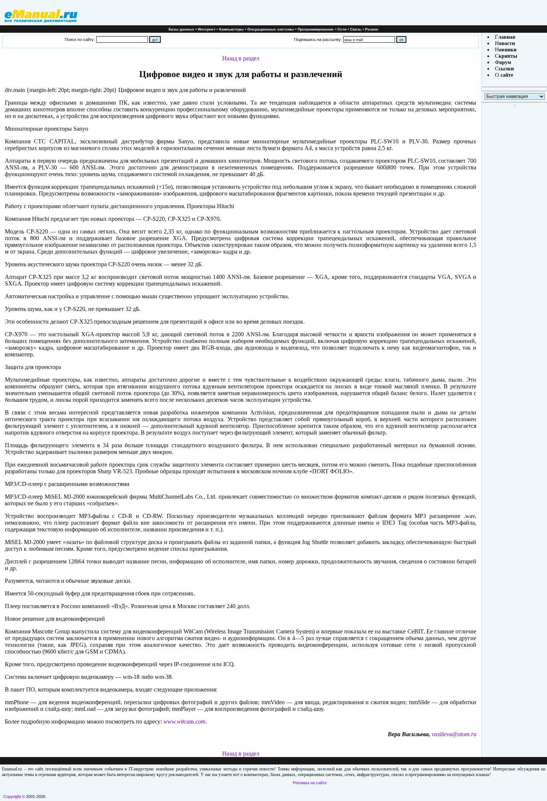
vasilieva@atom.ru (454, 734)
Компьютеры (231, 29)
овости (507, 43)
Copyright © (14, 796)
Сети (342, 29)
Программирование (316, 29)
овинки (507, 50)
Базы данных (181, 29)
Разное (371, 29)
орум (505, 62)
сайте (506, 75)
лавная (506, 37)
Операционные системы (270, 29)
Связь (355, 29)
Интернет (206, 29)
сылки (506, 68)
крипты (508, 56)
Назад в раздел (240, 58)
